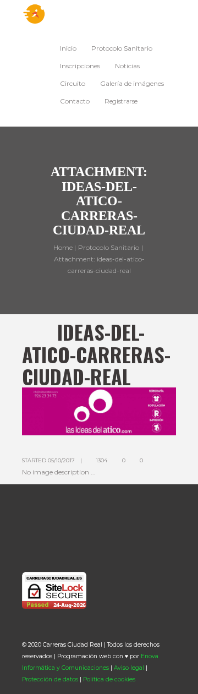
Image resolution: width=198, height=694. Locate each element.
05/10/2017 (61, 460)
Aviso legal (129, 667)
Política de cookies (109, 679)
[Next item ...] (137, 411)
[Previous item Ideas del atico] (60, 411)
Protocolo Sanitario (108, 247)
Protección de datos (50, 679)
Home (63, 247)
